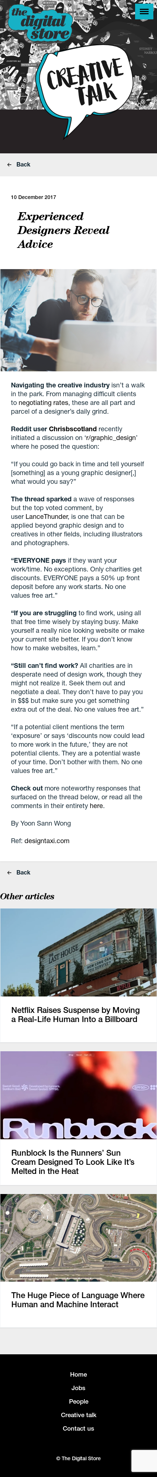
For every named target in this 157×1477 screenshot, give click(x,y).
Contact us (78, 1428)
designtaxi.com (46, 841)
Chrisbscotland (73, 429)
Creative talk (78, 1415)
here (96, 805)
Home (78, 1374)
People (78, 1401)
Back (22, 164)
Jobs (78, 1388)
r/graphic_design (111, 437)
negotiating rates (43, 402)
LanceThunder (47, 516)
